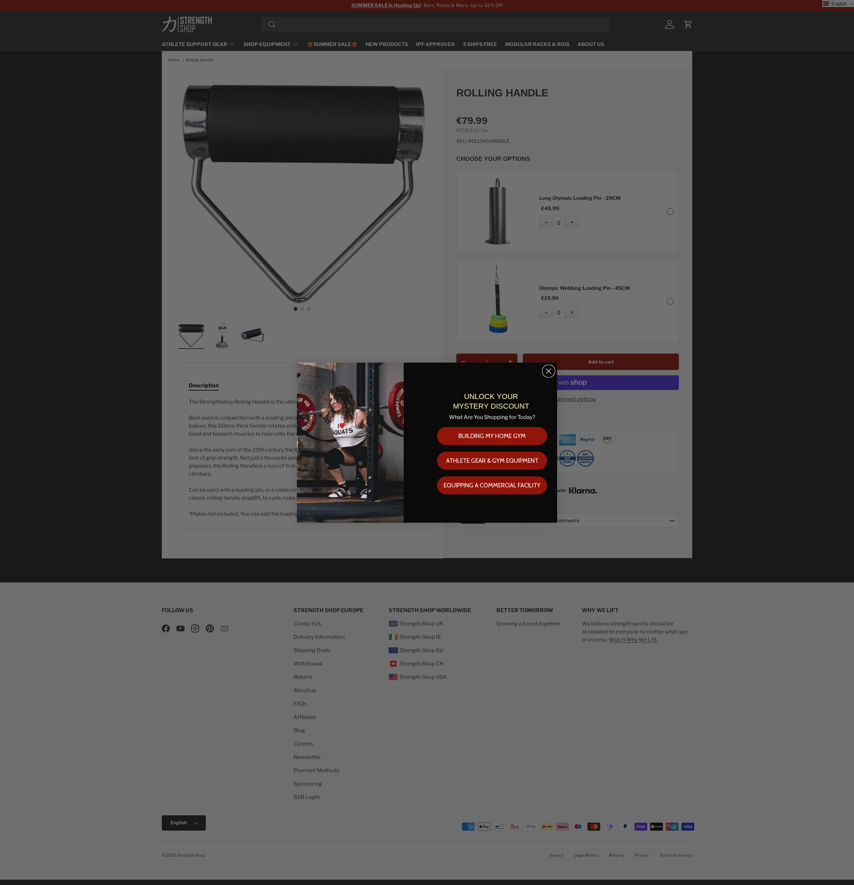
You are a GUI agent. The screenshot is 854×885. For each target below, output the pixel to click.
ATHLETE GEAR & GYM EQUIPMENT (492, 460)
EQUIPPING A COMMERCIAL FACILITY (492, 485)
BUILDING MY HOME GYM (492, 436)
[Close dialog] (548, 371)
